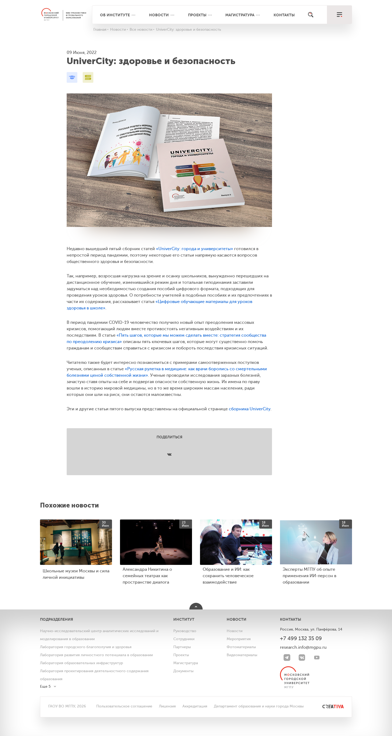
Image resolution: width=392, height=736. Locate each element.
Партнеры (182, 647)
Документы (183, 671)
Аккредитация (194, 706)
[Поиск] (310, 15)
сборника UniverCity (249, 409)
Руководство (184, 631)
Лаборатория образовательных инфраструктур (81, 663)
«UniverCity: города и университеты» (194, 248)
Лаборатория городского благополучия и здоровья (85, 647)
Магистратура (239, 15)
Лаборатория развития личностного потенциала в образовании (96, 655)
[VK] (302, 657)
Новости (159, 15)
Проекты (197, 15)
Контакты (284, 15)
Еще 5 (45, 686)
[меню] (339, 15)
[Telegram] (287, 657)
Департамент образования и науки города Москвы (259, 706)
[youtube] (317, 657)
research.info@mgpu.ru (303, 647)
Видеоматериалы (242, 655)
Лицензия (167, 706)
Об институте (115, 15)
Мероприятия (239, 639)
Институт (183, 619)
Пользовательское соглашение (124, 706)
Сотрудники (183, 639)
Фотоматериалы (241, 647)
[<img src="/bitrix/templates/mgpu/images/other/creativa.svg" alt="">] (327, 706)
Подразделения (56, 619)
